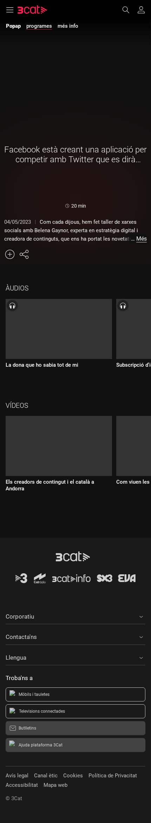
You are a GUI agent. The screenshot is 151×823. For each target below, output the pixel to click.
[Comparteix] (23, 254)
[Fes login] (141, 10)
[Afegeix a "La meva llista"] (9, 254)
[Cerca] (129, 10)
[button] (75, 615)
